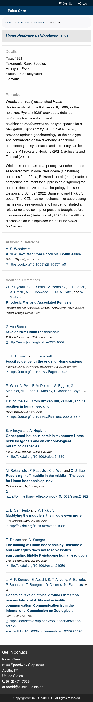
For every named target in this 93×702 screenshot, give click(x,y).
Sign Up (67, 3)
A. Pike (24, 385)
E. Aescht (38, 579)
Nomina (39, 22)
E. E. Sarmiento (18, 510)
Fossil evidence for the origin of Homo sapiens (44, 361)
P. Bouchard (15, 584)
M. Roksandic (16, 470)
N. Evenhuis (73, 584)
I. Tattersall (43, 356)
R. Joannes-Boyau (68, 390)
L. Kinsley (44, 390)
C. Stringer (37, 539)
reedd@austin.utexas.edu (25, 686)
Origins (23, 22)
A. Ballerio (77, 579)
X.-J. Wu (54, 470)
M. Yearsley (56, 286)
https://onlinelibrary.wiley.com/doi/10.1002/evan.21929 (47, 496)
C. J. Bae (78, 470)
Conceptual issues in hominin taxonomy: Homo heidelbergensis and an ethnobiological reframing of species (45, 440)
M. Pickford (46, 510)
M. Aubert (28, 390)
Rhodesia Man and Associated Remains (38, 302)
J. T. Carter (76, 286)
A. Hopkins (37, 430)
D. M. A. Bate (61, 291)
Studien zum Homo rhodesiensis (32, 331)
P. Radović (37, 470)
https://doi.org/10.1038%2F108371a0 (37, 264)
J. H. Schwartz (17, 356)
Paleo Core (17, 10)
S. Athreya (14, 430)
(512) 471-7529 (17, 681)
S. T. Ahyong (57, 579)
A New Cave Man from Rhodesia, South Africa (43, 253)
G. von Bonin (16, 326)
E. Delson (13, 539)
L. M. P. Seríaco (18, 579)
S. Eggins (61, 385)
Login (85, 3)
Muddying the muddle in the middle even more (44, 515)
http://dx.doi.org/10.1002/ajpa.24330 (36, 456)
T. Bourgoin (35, 584)
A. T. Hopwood (37, 291)
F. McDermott (42, 385)
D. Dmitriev (53, 584)
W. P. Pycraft (15, 286)
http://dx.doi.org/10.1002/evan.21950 (36, 565)
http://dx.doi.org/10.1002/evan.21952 (36, 525)
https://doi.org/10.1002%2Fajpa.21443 (37, 371)
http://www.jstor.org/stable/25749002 (36, 342)
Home (9, 22)
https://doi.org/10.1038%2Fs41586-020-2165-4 (44, 416)
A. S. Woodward (18, 248)
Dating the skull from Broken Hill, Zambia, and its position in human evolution (45, 404)
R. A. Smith (14, 291)
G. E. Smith (36, 286)
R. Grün (12, 385)
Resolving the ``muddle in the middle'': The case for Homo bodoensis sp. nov (45, 478)
